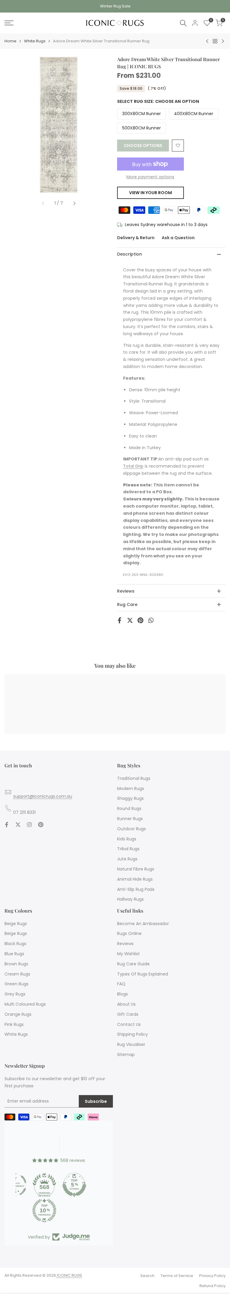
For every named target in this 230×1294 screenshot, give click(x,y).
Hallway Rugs (130, 899)
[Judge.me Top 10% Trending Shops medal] (44, 1210)
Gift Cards (127, 1014)
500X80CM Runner (141, 128)
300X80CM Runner (141, 114)
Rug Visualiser (131, 1044)
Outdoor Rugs (131, 829)
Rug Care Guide (133, 964)
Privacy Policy (212, 1275)
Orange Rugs (17, 1014)
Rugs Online (129, 933)
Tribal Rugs (128, 849)
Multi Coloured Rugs (25, 1004)
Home (10, 41)
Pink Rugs (14, 1024)
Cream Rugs (17, 974)
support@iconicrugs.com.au (42, 796)
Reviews (125, 944)
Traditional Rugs (133, 778)
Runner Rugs (130, 819)
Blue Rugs (14, 954)
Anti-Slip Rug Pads (136, 889)
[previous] (43, 203)
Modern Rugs (130, 788)
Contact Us (129, 1024)
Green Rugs (16, 984)
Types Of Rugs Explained (142, 974)
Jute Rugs (127, 859)
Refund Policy (212, 1286)
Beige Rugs (15, 924)
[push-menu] (8, 23)
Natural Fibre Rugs (135, 869)
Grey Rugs (14, 994)
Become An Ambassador (143, 924)
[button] (178, 145)
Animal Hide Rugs (135, 879)
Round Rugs (129, 808)
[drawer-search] (183, 23)
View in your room (150, 193)
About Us (126, 1004)
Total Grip (133, 466)
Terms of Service (177, 1275)
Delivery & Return (136, 238)
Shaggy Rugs (130, 798)
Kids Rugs (126, 839)
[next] (74, 203)
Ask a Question (178, 238)
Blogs (122, 994)
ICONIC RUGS (69, 1275)
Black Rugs (15, 944)
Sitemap (126, 1055)
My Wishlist (128, 954)
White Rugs (35, 41)
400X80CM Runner (193, 114)
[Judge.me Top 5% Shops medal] (74, 1185)
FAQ (121, 984)
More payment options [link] (150, 177)
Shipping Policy (132, 1034)
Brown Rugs (16, 964)
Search (147, 1275)
